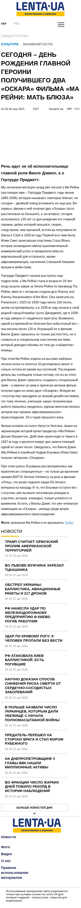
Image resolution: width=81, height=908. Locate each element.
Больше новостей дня (34, 807)
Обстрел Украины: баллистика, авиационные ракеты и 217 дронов (33, 589)
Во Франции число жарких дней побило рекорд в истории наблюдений (32, 786)
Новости (8, 837)
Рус (17, 23)
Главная (7, 35)
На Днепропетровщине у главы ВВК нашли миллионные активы (30, 763)
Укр (3, 23)
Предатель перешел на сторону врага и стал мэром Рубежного (34, 739)
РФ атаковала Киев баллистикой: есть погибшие (24, 660)
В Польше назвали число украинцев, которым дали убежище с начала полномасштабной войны (32, 713)
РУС (77, 108)
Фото (5, 847)
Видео (6, 854)
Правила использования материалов (14, 873)
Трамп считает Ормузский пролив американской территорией (31, 546)
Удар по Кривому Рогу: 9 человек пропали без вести (33, 638)
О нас (6, 861)
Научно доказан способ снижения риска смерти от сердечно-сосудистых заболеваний (33, 685)
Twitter (69, 522)
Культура (22, 35)
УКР (69, 108)
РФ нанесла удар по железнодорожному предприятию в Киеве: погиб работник (28, 614)
